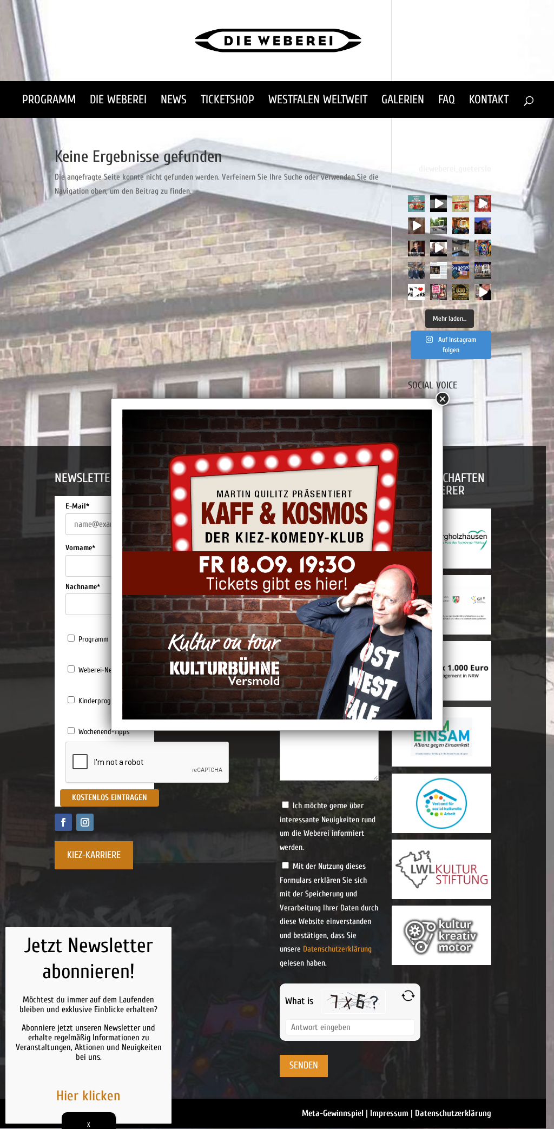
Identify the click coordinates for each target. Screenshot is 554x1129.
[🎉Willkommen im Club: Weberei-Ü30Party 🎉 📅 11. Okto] (460, 292)
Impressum (389, 1113)
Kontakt (489, 101)
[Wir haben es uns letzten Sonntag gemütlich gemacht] (460, 225)
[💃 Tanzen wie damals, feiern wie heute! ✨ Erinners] (482, 203)
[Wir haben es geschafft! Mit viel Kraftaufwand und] (460, 248)
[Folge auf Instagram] (85, 822)
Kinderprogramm (103, 700)
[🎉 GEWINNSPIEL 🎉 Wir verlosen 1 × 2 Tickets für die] (438, 292)
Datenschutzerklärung (337, 949)
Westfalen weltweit (317, 101)
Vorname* (80, 547)
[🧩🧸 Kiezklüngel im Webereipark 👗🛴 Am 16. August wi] (460, 203)
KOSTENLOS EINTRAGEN (109, 797)
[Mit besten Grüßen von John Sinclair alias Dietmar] (482, 292)
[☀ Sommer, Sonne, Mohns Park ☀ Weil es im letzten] (438, 225)
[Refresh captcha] (408, 995)
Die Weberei (118, 101)
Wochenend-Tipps (104, 731)
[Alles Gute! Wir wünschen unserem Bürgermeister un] (416, 270)
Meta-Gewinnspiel (333, 1113)
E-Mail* (77, 506)
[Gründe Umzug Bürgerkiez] (438, 248)
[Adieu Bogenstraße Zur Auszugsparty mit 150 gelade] (482, 270)
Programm (49, 101)
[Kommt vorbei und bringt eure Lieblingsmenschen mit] (416, 225)
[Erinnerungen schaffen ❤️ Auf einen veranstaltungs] (416, 292)
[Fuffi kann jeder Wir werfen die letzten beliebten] (460, 270)
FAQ (446, 101)
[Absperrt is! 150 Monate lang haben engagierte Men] (482, 248)
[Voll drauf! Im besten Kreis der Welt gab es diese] (438, 270)
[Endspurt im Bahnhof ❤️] (482, 225)
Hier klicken (88, 1096)
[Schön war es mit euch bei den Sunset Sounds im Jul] (438, 203)
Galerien (402, 101)
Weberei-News (99, 670)
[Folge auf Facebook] (63, 822)
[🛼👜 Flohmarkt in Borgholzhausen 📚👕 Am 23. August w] (416, 203)
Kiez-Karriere (94, 855)
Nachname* (82, 586)
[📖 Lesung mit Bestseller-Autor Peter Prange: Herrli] (416, 248)
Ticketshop (227, 101)
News (174, 101)
